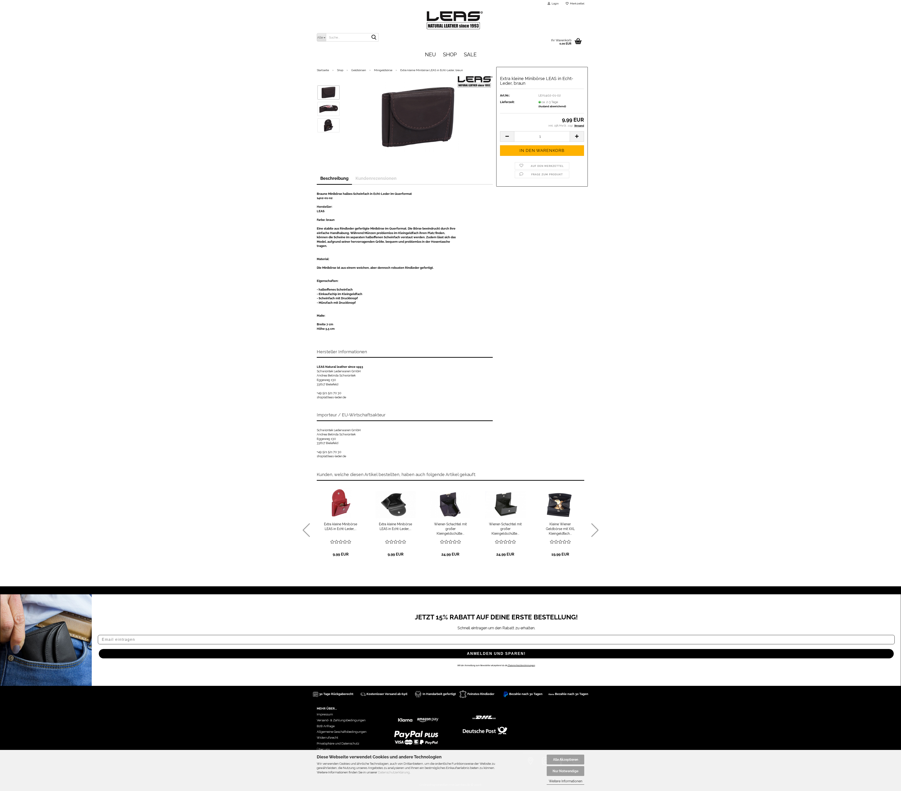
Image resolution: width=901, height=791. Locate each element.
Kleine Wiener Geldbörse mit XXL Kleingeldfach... (560, 528)
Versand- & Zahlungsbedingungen (341, 720)
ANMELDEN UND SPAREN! (496, 654)
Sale (470, 54)
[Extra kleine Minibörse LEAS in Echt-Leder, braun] (418, 117)
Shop (450, 54)
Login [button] (554, 3)
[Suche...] (374, 37)
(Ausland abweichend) (552, 106)
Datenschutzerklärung (394, 772)
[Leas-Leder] (560, 19)
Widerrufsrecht (327, 737)
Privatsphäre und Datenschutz (338, 743)
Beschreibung (334, 178)
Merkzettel (576, 3)
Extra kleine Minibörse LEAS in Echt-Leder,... (340, 526)
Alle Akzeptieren (565, 759)
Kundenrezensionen (376, 178)
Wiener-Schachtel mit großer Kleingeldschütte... (450, 528)
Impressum (325, 714)
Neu (430, 54)
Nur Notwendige (565, 771)
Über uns (323, 749)
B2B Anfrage (326, 726)
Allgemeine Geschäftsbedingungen (342, 731)
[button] (507, 136)
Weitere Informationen (565, 781)
